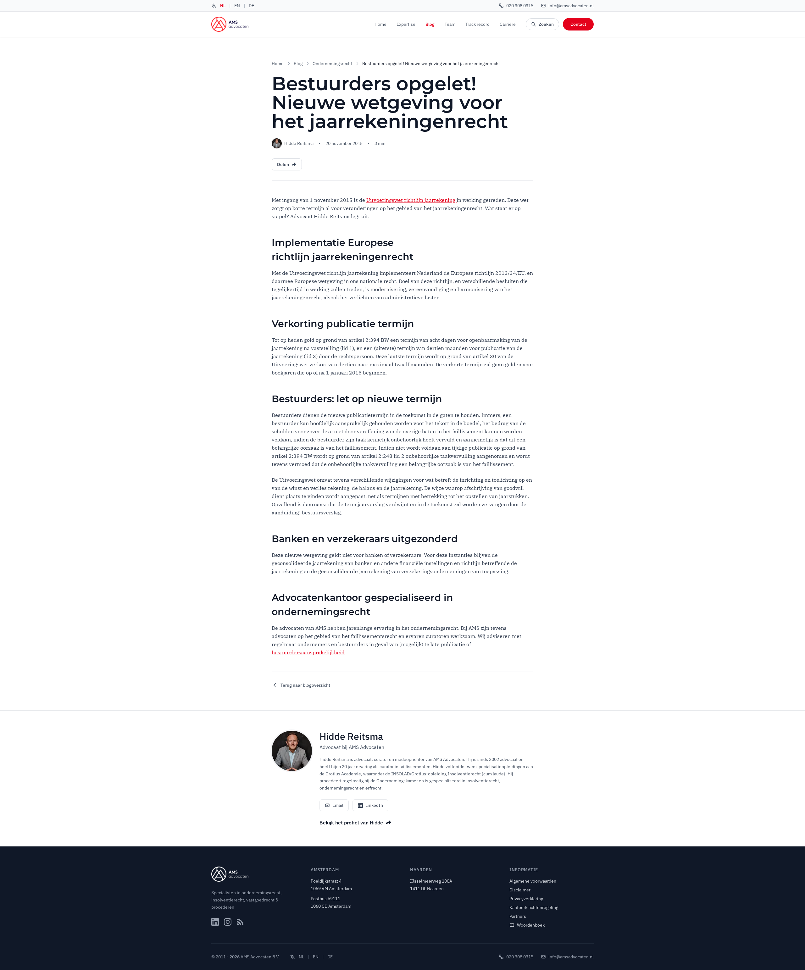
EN (237, 5)
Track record (477, 24)
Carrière (508, 24)
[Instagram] (227, 922)
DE (251, 5)
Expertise (406, 24)
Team (450, 24)
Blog (430, 24)
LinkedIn (374, 805)
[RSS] (240, 922)
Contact (578, 24)
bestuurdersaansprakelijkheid (308, 652)
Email (337, 805)
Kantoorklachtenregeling (533, 907)
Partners (517, 916)
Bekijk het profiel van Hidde (351, 822)
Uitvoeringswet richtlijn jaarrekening (411, 200)
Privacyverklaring (526, 898)
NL (222, 5)
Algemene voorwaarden (532, 881)
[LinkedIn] (215, 922)
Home (380, 24)
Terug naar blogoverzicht (305, 685)
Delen (283, 164)
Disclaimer (519, 890)
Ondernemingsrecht (332, 63)
